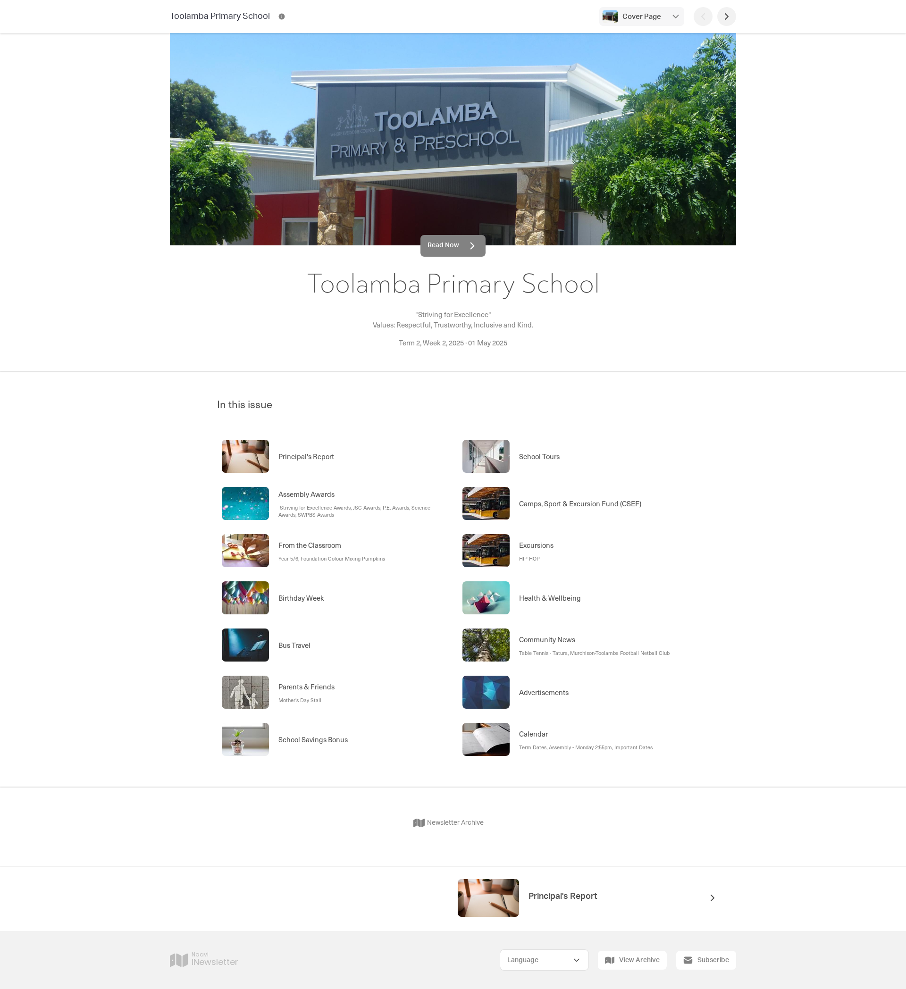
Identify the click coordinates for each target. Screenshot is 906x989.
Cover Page (641, 16)
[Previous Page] (703, 16)
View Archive (639, 960)
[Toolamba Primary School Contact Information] (282, 16)
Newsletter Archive (455, 823)
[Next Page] (726, 16)
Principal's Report (562, 896)
